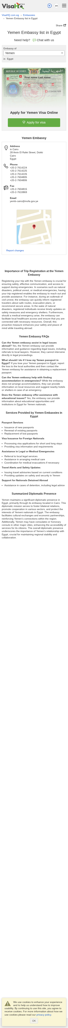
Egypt (8, 58)
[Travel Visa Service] (13, 6)
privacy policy (43, 1014)
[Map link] (34, 227)
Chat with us (45, 40)
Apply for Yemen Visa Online (34, 112)
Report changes (15, 250)
